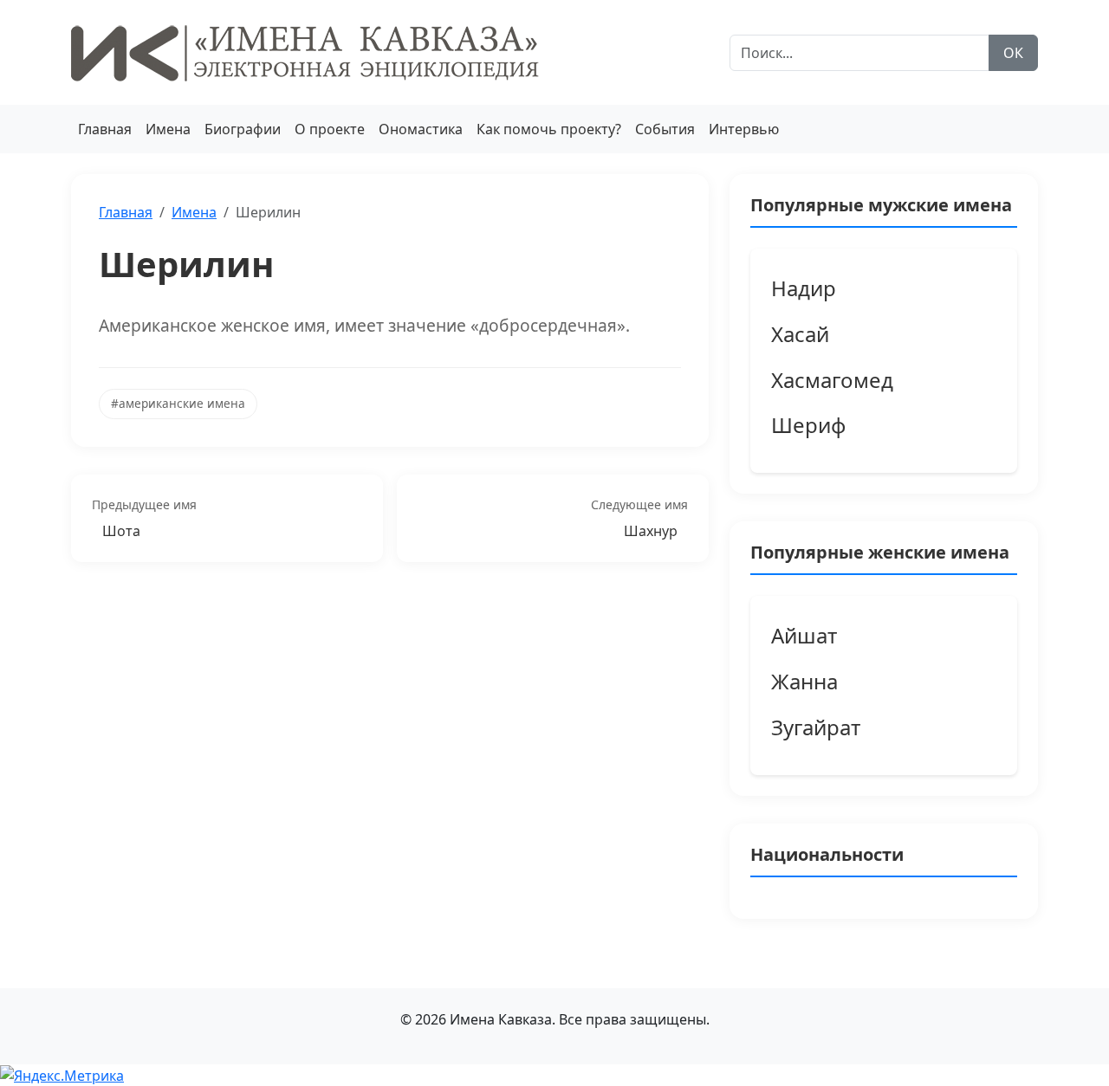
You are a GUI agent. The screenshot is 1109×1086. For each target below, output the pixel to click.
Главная (105, 129)
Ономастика (421, 129)
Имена (168, 129)
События (665, 129)
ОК (1013, 52)
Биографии (242, 129)
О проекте (330, 129)
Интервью (744, 129)
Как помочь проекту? (549, 129)
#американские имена (178, 403)
